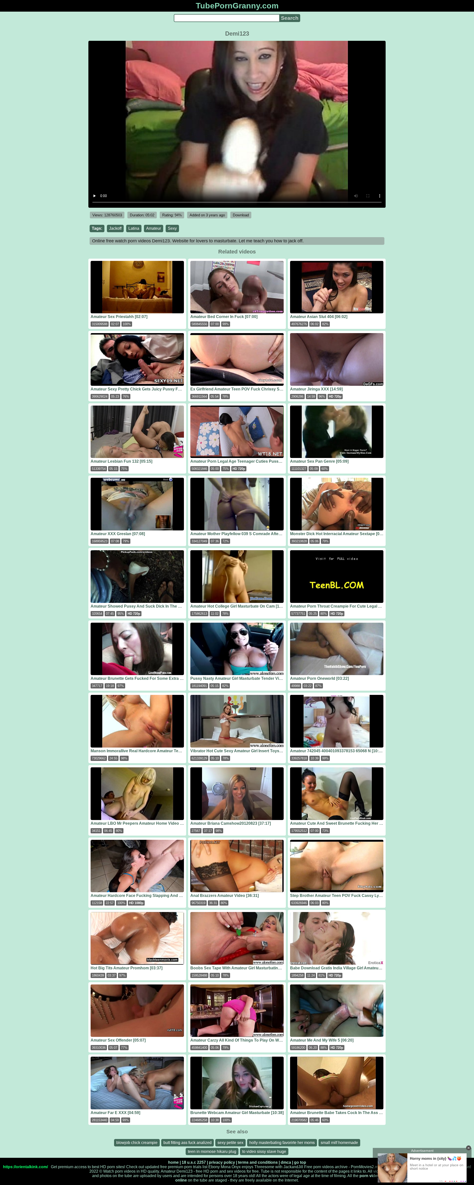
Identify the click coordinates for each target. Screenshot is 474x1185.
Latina (133, 228)
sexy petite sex (230, 1142)
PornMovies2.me (365, 1167)
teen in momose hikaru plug (212, 1151)
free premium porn (176, 1167)
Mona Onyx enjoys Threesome (247, 1167)
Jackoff (115, 228)
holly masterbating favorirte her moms (282, 1142)
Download (241, 215)
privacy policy (222, 1162)
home (173, 1162)
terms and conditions (258, 1162)
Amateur (153, 228)
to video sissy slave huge (264, 1151)
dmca (286, 1162)
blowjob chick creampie (137, 1142)
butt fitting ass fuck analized (187, 1142)
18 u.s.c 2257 (194, 1162)
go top (300, 1162)
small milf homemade (339, 1142)
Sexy (172, 228)
